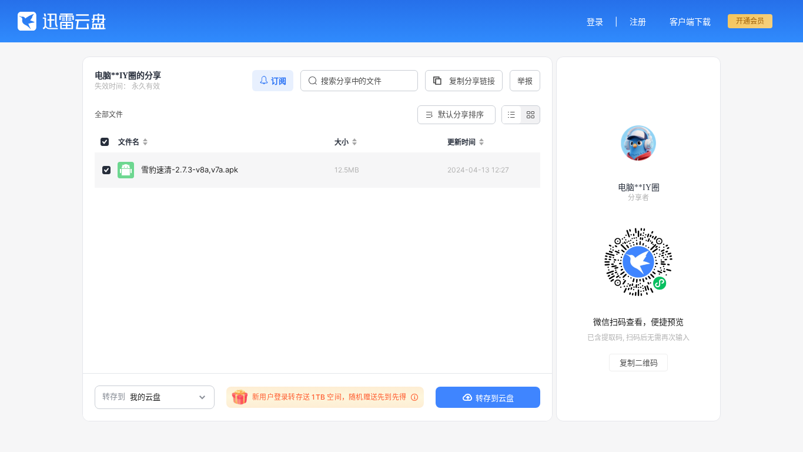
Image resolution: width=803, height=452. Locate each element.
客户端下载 (690, 21)
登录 (595, 21)
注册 (638, 21)
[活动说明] (412, 397)
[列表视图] (511, 115)
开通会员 (750, 20)
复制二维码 (639, 362)
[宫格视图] (530, 115)
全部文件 (109, 114)
